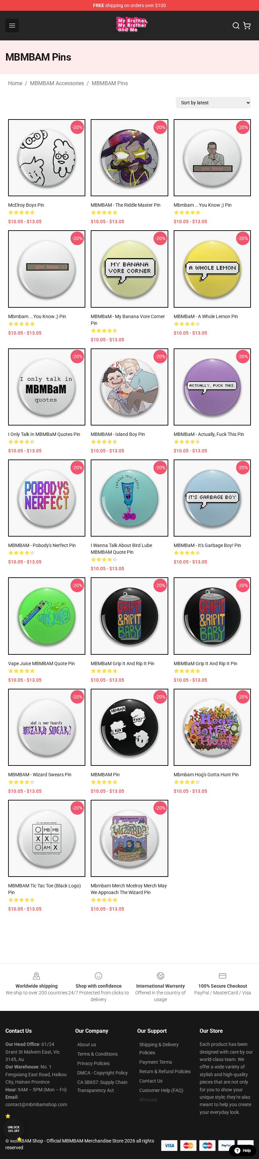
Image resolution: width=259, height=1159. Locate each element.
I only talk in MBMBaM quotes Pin (44, 434)
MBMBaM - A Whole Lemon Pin (206, 316)
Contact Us (151, 1081)
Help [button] (247, 1150)
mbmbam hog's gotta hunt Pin (206, 774)
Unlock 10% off (14, 1129)
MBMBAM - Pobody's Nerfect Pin (42, 545)
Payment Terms (155, 1062)
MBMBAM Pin (105, 774)
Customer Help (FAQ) (161, 1090)
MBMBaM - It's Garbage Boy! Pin (207, 545)
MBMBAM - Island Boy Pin (118, 434)
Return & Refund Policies (165, 1071)
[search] (236, 26)
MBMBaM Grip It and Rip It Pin (122, 663)
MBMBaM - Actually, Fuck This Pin (209, 434)
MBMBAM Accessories (57, 83)
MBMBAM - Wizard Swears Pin (39, 774)
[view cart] (247, 26)
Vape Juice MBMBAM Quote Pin (41, 663)
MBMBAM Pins (110, 83)
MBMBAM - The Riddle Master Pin (126, 205)
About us (86, 1044)
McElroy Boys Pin (26, 205)
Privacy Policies (93, 1063)
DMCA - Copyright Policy (102, 1073)
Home (15, 83)
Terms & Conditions (97, 1054)
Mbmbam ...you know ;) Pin (203, 205)
